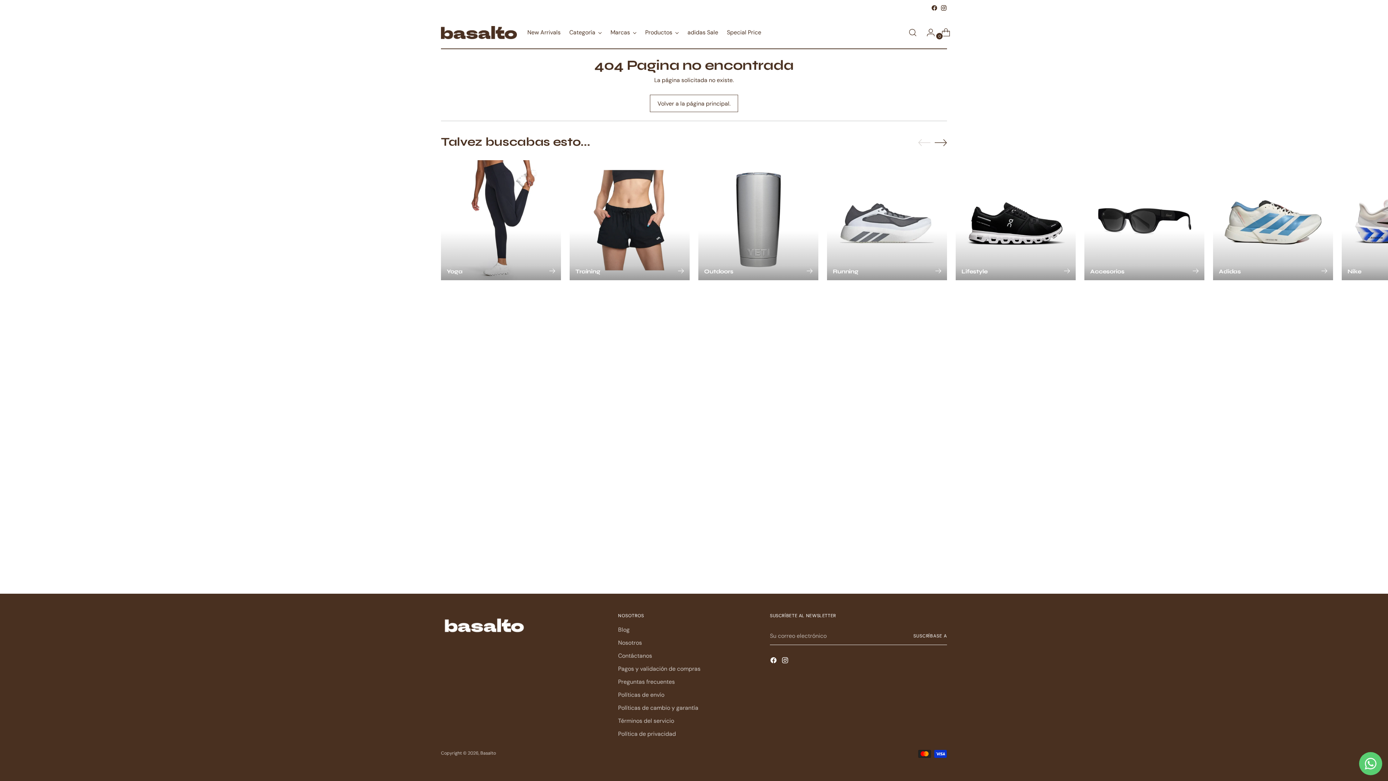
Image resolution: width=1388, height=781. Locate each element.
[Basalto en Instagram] (944, 8)
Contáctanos (635, 656)
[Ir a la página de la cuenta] (928, 32)
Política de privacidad (647, 734)
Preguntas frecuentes (646, 682)
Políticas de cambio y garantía (658, 708)
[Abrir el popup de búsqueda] (912, 32)
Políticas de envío (641, 695)
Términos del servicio (646, 721)
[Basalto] (479, 32)
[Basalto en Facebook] (934, 8)
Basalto (488, 753)
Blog (624, 629)
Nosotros (630, 642)
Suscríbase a (930, 636)
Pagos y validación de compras (659, 669)
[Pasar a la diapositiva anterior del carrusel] (924, 143)
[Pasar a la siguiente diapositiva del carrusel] (941, 142)
